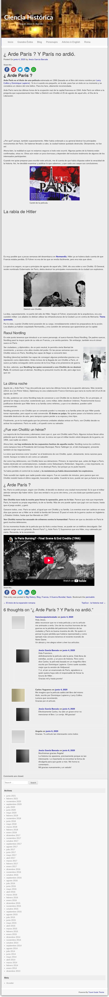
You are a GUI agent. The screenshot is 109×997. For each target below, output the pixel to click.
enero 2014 (11, 968)
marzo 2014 (11, 962)
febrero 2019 (12, 815)
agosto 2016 (12, 880)
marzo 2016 (11, 895)
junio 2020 (11, 810)
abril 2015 (10, 926)
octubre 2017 (12, 841)
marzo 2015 (11, 928)
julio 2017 (10, 849)
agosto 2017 (12, 846)
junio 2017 (11, 852)
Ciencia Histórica (28, 17)
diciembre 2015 (13, 903)
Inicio (10, 42)
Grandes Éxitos (25, 42)
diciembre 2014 (13, 937)
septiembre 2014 (14, 945)
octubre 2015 (12, 909)
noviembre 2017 (13, 838)
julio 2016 (10, 883)
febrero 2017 (12, 863)
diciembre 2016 (13, 869)
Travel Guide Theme (96, 992)
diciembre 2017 (13, 835)
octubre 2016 (12, 875)
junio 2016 (11, 886)
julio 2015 (10, 917)
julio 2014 (10, 951)
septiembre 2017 (14, 844)
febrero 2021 (12, 798)
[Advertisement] (54, 118)
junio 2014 (11, 954)
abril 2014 (10, 960)
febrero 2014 (12, 965)
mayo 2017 (11, 855)
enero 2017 (11, 866)
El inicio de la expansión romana (19, 603)
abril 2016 (10, 892)
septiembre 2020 (14, 804)
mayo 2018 (11, 824)
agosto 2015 (12, 914)
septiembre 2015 (14, 912)
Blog (39, 42)
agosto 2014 (12, 948)
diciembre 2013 (13, 971)
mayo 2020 (11, 813)
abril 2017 (10, 858)
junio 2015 (11, 920)
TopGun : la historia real (94, 603)
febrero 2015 (12, 931)
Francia (45, 597)
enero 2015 (11, 934)
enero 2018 (11, 832)
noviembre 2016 (13, 872)
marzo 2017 (11, 861)
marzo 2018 (11, 827)
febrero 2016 (12, 897)
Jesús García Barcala (38, 59)
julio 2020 (10, 807)
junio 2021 (11, 796)
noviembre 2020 (13, 801)
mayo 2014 (11, 957)
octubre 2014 (12, 943)
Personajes (52, 42)
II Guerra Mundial (57, 597)
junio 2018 (11, 821)
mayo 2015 (11, 923)
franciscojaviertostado (46, 617)
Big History (30, 597)
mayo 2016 (11, 889)
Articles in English (71, 42)
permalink (90, 597)
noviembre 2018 (13, 818)
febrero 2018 (12, 830)
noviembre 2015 (13, 906)
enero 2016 (11, 900)
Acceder (10, 983)
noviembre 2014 (13, 940)
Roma (87, 42)
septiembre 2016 (14, 878)
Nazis (69, 597)
